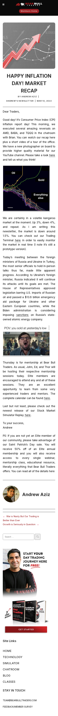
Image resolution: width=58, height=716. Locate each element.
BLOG (6, 675)
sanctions (22, 314)
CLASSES (9, 681)
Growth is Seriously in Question (19, 524)
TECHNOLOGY (12, 657)
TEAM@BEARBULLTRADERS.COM (20, 700)
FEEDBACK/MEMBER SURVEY (18, 706)
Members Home (29, 11)
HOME (7, 650)
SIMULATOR (11, 663)
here (52, 155)
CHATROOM (11, 669)
